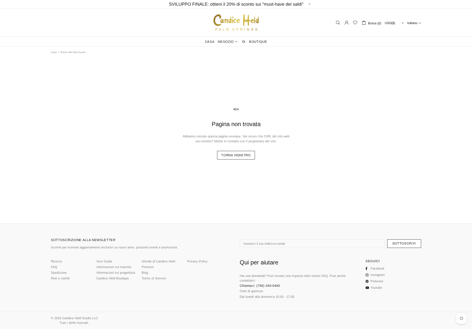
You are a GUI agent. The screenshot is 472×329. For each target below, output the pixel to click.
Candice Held (236, 22)
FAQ (54, 267)
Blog (145, 272)
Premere (148, 267)
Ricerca (56, 261)
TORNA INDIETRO (236, 155)
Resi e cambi (60, 278)
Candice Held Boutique (112, 278)
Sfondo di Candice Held (158, 261)
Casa (54, 52)
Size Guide (104, 261)
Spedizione (59, 272)
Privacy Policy (197, 261)
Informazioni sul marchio (113, 267)
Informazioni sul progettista (115, 272)
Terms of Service (154, 278)
